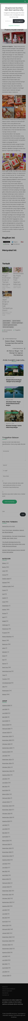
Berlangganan (19, 21)
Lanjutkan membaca (14, 25)
